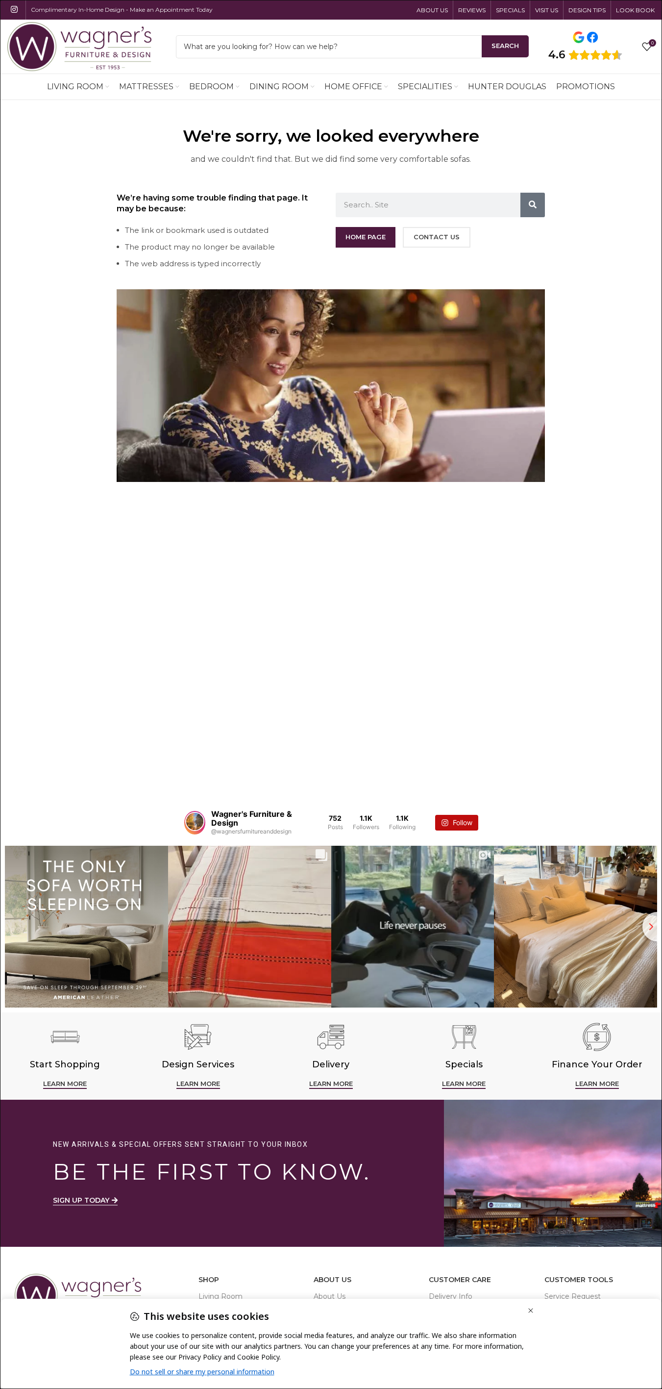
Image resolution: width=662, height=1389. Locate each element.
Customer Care (460, 1279)
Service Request (572, 1296)
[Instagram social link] (14, 9)
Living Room (220, 1296)
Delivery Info (450, 1296)
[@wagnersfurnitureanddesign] (194, 823)
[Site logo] (79, 46)
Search (505, 46)
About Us (332, 1279)
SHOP (208, 1279)
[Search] (532, 205)
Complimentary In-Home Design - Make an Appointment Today (122, 9)
